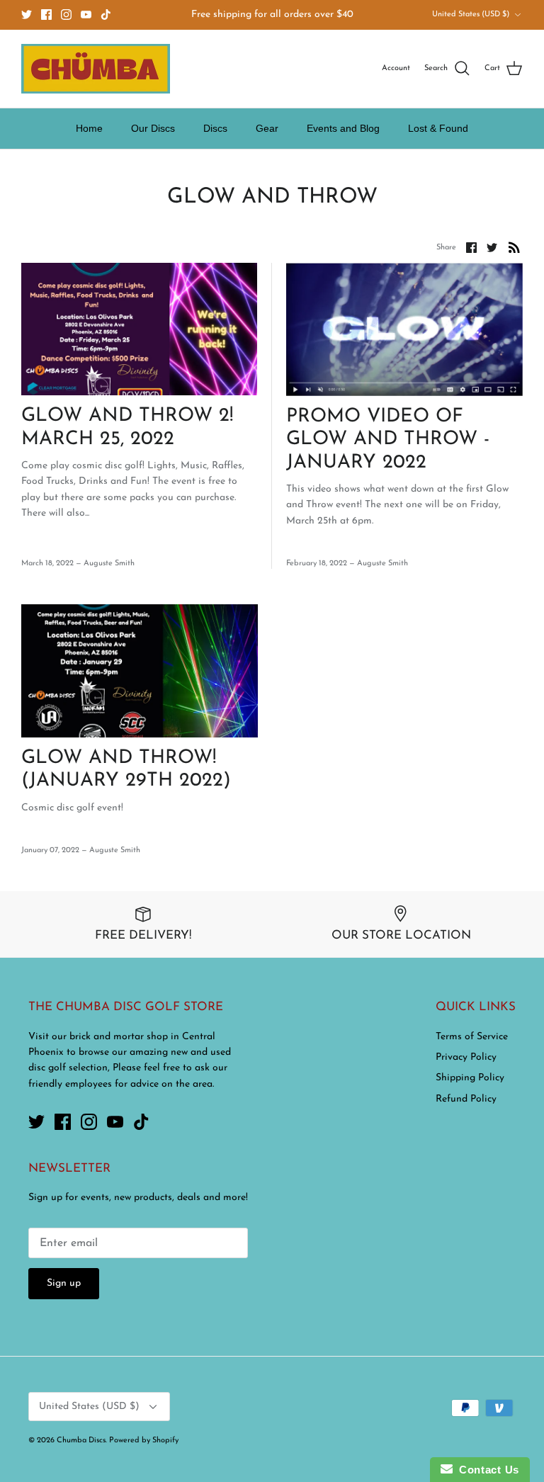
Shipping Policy (470, 1078)
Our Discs (153, 128)
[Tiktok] (106, 14)
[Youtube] (86, 14)
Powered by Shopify (143, 1440)
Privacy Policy (466, 1057)
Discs (215, 128)
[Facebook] (46, 14)
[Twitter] (26, 14)
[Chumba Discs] (95, 69)
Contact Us (486, 1470)
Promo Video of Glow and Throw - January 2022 (387, 440)
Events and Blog (343, 128)
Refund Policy (466, 1099)
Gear (267, 128)
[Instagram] (66, 14)
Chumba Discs (81, 1440)
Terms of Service (472, 1036)
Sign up (64, 1283)
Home (89, 128)
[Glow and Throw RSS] (514, 247)
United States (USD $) (470, 14)
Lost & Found (438, 128)
